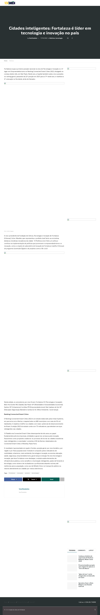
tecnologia (59, 38)
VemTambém (33, 38)
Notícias (52, 38)
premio (27, 473)
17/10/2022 (44, 38)
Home (5, 60)
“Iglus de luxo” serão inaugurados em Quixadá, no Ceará (87, 575)
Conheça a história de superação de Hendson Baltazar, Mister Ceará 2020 (86, 558)
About (6, 602)
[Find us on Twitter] (95, 610)
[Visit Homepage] (9, 3)
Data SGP (32, 602)
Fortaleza (12, 473)
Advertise (13, 602)
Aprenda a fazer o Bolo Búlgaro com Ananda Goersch (86, 584)
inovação (20, 473)
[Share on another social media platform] (62, 479)
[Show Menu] (95, 3)
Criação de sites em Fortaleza (17, 609)
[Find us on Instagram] (92, 610)
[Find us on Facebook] (90, 610)
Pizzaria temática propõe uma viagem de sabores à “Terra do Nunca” (87, 566)
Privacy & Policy (22, 602)
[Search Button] (91, 3)
